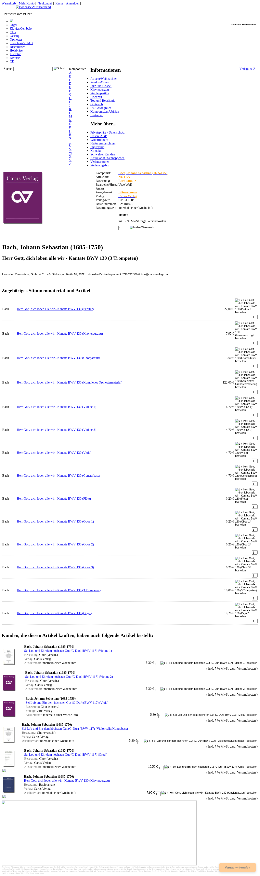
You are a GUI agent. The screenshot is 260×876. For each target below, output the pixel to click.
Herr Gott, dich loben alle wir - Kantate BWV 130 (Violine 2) (56, 429)
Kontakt (95, 150)
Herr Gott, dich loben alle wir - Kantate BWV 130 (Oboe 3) (55, 567)
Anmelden (72, 3)
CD (12, 61)
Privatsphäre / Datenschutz (107, 132)
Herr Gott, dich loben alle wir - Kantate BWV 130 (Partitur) (55, 309)
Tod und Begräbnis (102, 100)
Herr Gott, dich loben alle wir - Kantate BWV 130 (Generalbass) (58, 475)
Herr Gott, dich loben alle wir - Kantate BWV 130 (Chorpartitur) (58, 358)
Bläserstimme (127, 192)
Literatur (15, 54)
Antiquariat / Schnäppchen (107, 158)
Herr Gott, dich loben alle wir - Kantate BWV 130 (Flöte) (54, 498)
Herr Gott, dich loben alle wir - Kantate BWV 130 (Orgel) (54, 613)
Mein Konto (27, 3)
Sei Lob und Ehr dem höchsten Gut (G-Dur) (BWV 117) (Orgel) (65, 754)
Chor (13, 32)
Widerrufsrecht (99, 139)
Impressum (97, 147)
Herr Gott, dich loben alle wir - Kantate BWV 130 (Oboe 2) (55, 544)
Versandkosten (156, 221)
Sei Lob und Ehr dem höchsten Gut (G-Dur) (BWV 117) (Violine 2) (69, 676)
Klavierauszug (99, 89)
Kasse (59, 3)
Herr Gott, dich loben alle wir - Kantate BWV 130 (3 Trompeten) (59, 590)
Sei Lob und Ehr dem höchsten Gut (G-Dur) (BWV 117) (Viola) (67, 702)
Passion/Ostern (99, 82)
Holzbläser (17, 50)
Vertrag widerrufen (237, 867)
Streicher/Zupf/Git (21, 43)
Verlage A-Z (247, 68)
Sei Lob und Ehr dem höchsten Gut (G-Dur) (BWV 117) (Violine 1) (68, 650)
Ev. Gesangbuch (101, 108)
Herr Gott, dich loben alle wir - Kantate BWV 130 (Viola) (54, 452)
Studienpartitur (99, 93)
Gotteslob (96, 104)
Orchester (16, 39)
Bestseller (96, 115)
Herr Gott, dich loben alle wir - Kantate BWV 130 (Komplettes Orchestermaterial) (69, 382)
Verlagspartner (99, 161)
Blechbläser (17, 46)
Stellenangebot (99, 165)
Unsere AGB (98, 136)
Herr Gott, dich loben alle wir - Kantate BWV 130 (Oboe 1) (55, 521)
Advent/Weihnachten (103, 78)
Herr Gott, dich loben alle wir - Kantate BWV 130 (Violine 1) (56, 406)
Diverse (15, 57)
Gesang (15, 36)
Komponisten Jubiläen (104, 111)
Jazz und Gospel (101, 86)
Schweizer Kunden (102, 154)
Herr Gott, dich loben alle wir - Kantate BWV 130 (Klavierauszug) (60, 333)
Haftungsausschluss (103, 143)
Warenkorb (9, 3)
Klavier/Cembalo (21, 28)
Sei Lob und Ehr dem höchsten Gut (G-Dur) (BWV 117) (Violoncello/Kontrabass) (75, 728)
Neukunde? (45, 3)
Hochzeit (96, 97)
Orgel (13, 25)
